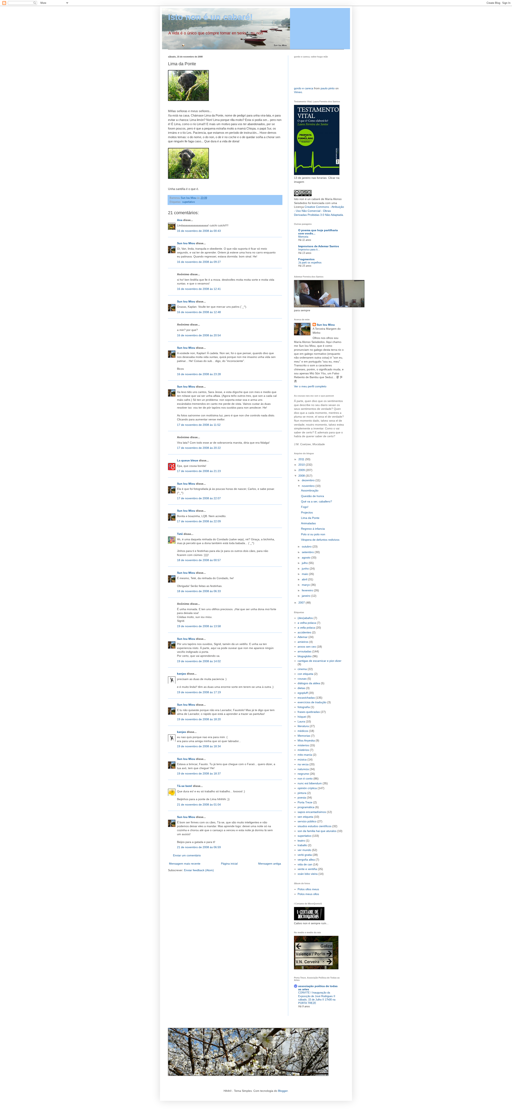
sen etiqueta (305, 816)
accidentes (304, 632)
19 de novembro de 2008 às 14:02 (199, 661)
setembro (308, 552)
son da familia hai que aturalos (317, 831)
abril (305, 579)
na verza (303, 764)
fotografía (304, 707)
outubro (307, 546)
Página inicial (229, 863)
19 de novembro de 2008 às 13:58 (199, 626)
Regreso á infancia (313, 528)
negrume (303, 773)
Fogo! (304, 506)
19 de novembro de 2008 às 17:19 (199, 692)
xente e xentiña (307, 869)
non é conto (305, 778)
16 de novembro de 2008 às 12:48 (199, 312)
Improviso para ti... (309, 249)
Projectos (307, 512)
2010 (302, 464)
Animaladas (308, 523)
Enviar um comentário (187, 855)
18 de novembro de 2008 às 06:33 (199, 591)
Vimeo (298, 92)
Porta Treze (305, 802)
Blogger (283, 1090)
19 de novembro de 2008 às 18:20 (199, 719)
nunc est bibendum (310, 783)
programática (306, 807)
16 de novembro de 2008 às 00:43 (199, 230)
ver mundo (304, 850)
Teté (180, 533)
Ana (179, 220)
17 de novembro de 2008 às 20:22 (199, 447)
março (306, 584)
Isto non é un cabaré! (210, 17)
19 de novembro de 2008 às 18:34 (199, 746)
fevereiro (308, 590)
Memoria (303, 236)
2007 (302, 602)
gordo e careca (303, 88)
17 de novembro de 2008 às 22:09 (199, 521)
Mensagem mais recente (184, 863)
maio (305, 574)
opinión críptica (307, 788)
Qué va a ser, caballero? (316, 501)
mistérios (303, 749)
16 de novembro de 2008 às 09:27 (199, 261)
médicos (303, 730)
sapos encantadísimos (312, 812)
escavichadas (306, 697)
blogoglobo (305, 656)
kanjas (181, 673)
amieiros (303, 641)
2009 (302, 470)
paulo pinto (328, 88)
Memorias (304, 735)
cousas (302, 678)
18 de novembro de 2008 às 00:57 (199, 560)
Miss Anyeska (306, 740)
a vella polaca (306, 627)
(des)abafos (305, 618)
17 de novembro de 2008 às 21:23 (199, 471)
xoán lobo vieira (308, 873)
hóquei (302, 716)
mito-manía (305, 754)
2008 (302, 475)
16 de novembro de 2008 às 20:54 (199, 335)
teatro (301, 840)
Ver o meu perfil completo (310, 386)
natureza (303, 769)
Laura (301, 721)
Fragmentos (306, 259)
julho (305, 563)
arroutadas (304, 651)
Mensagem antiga (269, 863)
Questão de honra (312, 496)
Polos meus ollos (308, 894)
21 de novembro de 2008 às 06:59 (199, 847)
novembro (308, 485)
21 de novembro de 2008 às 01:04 (199, 804)
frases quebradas (309, 711)
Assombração (309, 490)
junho (306, 568)
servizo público (307, 821)
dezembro (308, 480)
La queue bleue (187, 460)
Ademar (303, 637)
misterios (303, 745)
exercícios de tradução (312, 702)
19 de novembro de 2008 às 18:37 (199, 773)
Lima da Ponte (310, 517)
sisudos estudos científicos (314, 826)
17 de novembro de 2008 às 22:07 (199, 498)
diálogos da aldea (309, 683)
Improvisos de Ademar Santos (318, 246)
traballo (302, 845)
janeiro (306, 595)
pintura (302, 793)
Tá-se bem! (184, 786)
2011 (301, 459)
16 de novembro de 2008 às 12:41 (199, 288)
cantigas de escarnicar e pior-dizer (319, 660)
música (302, 759)
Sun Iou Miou (186, 243)
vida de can (305, 864)
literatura (303, 726)
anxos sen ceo (307, 646)
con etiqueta (305, 673)
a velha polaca (307, 622)
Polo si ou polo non (313, 534)
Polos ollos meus (308, 889)
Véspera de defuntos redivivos (320, 539)
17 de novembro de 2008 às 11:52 (199, 424)
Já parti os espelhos (310, 262)
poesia (302, 797)
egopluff (303, 692)
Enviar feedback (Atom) (199, 870)
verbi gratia (305, 854)
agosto (306, 557)
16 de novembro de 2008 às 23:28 (199, 374)
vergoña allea (306, 859)
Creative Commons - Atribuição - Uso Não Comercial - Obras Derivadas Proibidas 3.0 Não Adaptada (319, 210)
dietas (301, 688)
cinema (302, 669)
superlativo (188, 202)
